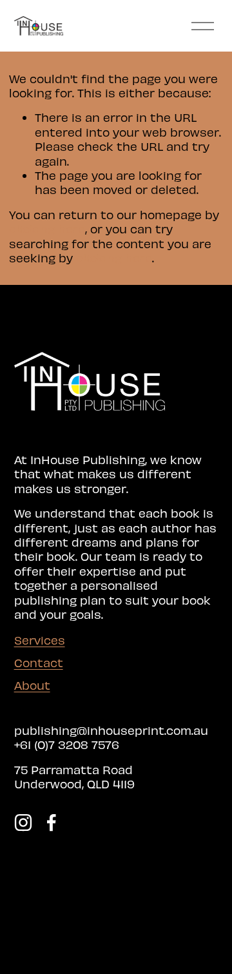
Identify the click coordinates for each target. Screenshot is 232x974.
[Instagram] (23, 822)
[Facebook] (52, 822)
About (32, 685)
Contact (38, 662)
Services (39, 640)
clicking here (47, 228)
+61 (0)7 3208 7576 (66, 744)
